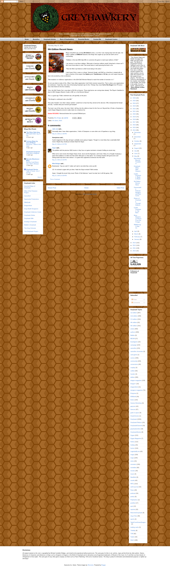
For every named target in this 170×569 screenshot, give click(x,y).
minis (132, 461)
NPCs (132, 483)
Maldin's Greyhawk (30, 225)
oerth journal (134, 487)
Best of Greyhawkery (67, 39)
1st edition (133, 312)
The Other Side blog (33, 132)
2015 (134, 127)
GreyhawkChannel (136, 425)
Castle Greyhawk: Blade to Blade (137, 176)
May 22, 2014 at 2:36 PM (59, 134)
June (136, 153)
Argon (54, 148)
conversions (134, 364)
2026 (134, 98)
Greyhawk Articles (50, 39)
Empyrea (133, 393)
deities (132, 377)
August (136, 148)
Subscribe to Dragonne (32, 153)
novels (132, 480)
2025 (134, 100)
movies (132, 470)
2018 (134, 119)
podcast (132, 493)
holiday (132, 445)
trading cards (134, 527)
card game (133, 354)
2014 (134, 130)
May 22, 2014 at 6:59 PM (59, 175)
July (135, 151)
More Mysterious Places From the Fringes (137, 219)
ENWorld (133, 396)
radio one (55, 129)
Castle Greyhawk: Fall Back (137, 210)
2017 (134, 122)
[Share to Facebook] (79, 118)
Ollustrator (90, 565)
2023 (134, 106)
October (137, 141)
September (137, 144)
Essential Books (83, 39)
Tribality (132, 530)
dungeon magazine (136, 390)
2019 (134, 116)
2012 (134, 245)
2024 (134, 103)
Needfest (133, 477)
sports (132, 519)
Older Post (120, 188)
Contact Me (97, 39)
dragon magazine (135, 380)
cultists (132, 371)
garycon (132, 406)
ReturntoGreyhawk (136, 512)
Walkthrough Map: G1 (137, 226)
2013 (134, 242)
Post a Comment (55, 179)
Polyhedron (134, 500)
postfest (132, 503)
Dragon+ (133, 383)
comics (132, 358)
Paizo (132, 490)
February (137, 236)
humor (132, 448)
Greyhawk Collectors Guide (32, 212)
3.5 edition (133, 319)
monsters (133, 464)
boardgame (134, 342)
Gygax (132, 435)
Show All (40, 177)
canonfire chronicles (136, 351)
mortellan (133, 467)
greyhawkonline (135, 429)
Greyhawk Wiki (28, 218)
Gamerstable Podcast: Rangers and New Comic (137, 191)
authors (132, 332)
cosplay (132, 367)
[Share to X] (77, 118)
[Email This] (73, 118)
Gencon (132, 409)
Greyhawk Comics (111, 39)
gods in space (134, 412)
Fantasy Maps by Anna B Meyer (32, 142)
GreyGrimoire (134, 416)
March (136, 234)
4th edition (133, 322)
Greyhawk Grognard (33, 152)
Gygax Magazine (135, 438)
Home (27, 39)
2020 (134, 114)
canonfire (133, 348)
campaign (133, 345)
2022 (134, 108)
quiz (131, 506)
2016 (134, 125)
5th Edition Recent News (137, 183)
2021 (134, 111)
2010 (134, 251)
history (132, 441)
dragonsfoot (134, 387)
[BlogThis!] (75, 118)
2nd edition (133, 316)
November (137, 137)
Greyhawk (133, 419)
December (137, 132)
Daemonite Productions (31, 199)
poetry (132, 496)
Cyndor (132, 374)
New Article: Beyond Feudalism (137, 161)
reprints (132, 509)
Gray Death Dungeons (31, 209)
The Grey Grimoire (30, 228)
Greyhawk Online (29, 215)
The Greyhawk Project (31, 231)
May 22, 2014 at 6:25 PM (59, 160)
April (135, 231)
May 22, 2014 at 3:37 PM (59, 144)
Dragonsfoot (28, 205)
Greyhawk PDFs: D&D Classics (137, 168)
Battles (132, 335)
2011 (134, 248)
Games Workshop (136, 403)
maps (132, 458)
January (137, 239)
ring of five (133, 516)
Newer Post (52, 188)
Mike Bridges (56, 163)
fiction (132, 400)
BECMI (132, 338)
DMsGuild (27, 202)
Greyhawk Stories (32, 169)
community (133, 361)
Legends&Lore (135, 451)
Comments (136, 302)
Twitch (132, 537)
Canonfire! (27, 196)
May (135, 156)
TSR (131, 533)
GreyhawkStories (135, 432)
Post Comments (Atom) (90, 194)
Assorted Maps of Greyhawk (29, 187)
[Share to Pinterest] (81, 118)
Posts (135, 299)
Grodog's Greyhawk (30, 221)
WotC (60, 120)
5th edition (55, 120)
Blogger (103, 565)
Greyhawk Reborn (136, 422)
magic (132, 454)
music (132, 474)
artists (132, 329)
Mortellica (36, 39)
